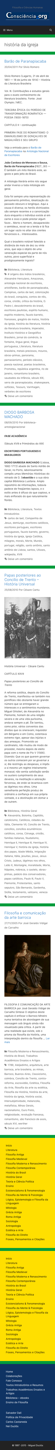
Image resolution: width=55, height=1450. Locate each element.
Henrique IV (40, 842)
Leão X (8, 865)
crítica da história (32, 301)
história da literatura (28, 323)
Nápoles (9, 869)
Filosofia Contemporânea (20, 1168)
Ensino (10, 1186)
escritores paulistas (15, 310)
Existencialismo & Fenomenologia (25, 1190)
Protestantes (24, 883)
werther (22, 1123)
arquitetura (35, 1065)
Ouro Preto (27, 1110)
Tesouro (20, 387)
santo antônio (34, 545)
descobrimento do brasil (28, 305)
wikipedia (10, 554)
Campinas (10, 292)
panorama (28, 355)
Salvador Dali (13, 1412)
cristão (16, 301)
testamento (19, 892)
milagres (9, 540)
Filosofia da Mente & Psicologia (24, 1195)
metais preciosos (27, 350)
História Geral (29, 810)
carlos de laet (26, 292)
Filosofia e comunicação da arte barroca (25, 915)
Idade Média (25, 851)
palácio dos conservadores (29, 874)
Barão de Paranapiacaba (25, 61)
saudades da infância (17, 377)
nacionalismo (12, 1110)
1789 (10, 1065)
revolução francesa (32, 1114)
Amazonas (37, 278)
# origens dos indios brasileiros (26, 274)
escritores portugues (16, 527)
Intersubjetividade (15, 1101)
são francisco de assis (33, 1119)
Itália (17, 856)
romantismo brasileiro (26, 373)
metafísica (10, 1105)
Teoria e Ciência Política (20, 1181)
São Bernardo (24, 887)
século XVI (10, 1123)
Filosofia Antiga (15, 1154)
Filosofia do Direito (17, 1234)
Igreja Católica (34, 536)
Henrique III (25, 842)
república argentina (28, 368)
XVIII (19, 554)
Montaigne (20, 865)
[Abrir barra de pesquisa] (50, 30)
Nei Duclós (12, 1426)
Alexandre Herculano (16, 278)
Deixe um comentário (20, 396)
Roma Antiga (13, 1216)
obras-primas (12, 355)
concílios (9, 829)
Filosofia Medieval (16, 1159)
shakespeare (41, 382)
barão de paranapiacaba (33, 287)
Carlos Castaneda (16, 1421)
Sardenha (39, 887)
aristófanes (11, 287)
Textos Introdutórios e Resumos (24, 1385)
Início (9, 1145)
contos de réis (37, 296)
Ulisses (41, 549)
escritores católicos (36, 522)
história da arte (38, 1092)
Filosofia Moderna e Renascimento (28, 1051)
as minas (38, 1069)
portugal (9, 545)
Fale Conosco (14, 1380)
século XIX (37, 377)
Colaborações (14, 1376)
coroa (7, 301)
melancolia (33, 1101)
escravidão (21, 1083)
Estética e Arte (14, 1230)
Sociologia (12, 1221)
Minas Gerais (25, 1105)
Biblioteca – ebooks (17, 1397)
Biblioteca (13, 269)
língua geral (22, 341)
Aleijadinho (21, 1065)
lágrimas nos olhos (34, 860)
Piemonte (10, 883)
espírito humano (38, 310)
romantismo (11, 1119)
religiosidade (12, 1114)
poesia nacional (13, 364)
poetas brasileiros (34, 364)
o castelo (32, 869)
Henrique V (10, 847)
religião (20, 545)
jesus (35, 856)
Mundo (38, 540)
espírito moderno (14, 314)
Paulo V (39, 878)
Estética (34, 1083)
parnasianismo (13, 359)
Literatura (26, 269)
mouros (42, 350)
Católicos (24, 820)
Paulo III (28, 878)
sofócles (9, 387)
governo (44, 531)
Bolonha (26, 815)
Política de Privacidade (19, 1417)
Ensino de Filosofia (17, 1402)
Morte (28, 540)
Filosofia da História (16, 1092)
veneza (43, 892)
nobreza (20, 869)
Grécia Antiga (14, 1212)
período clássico (32, 359)
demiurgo (18, 522)
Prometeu (10, 368)
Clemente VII (18, 824)
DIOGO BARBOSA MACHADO (19, 414)
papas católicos (13, 878)
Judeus (17, 860)
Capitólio (38, 815)
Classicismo (39, 1074)
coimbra (9, 1078)
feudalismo (32, 838)
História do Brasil (14, 1055)
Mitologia (11, 1207)
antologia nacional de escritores (23, 283)
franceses (10, 319)
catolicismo (11, 820)
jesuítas (26, 856)
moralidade (34, 865)
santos (31, 549)
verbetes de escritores (17, 391)
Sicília (7, 892)
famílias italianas (14, 838)
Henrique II (10, 842)
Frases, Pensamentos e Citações (25, 1239)
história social (34, 1096)
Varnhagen (33, 387)
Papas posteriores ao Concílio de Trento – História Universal (22, 579)
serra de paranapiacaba (18, 382)
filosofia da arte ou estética (31, 1087)
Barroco (8, 1074)
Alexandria (14, 815)
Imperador (38, 328)
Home (9, 1371)
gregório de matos (28, 319)
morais (20, 540)
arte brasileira (23, 1069)
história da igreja (14, 536)
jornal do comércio (27, 337)
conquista (22, 296)
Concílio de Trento (38, 824)
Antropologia (13, 1225)
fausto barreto (34, 314)
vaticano (33, 892)
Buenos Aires (23, 1074)
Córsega (29, 833)
